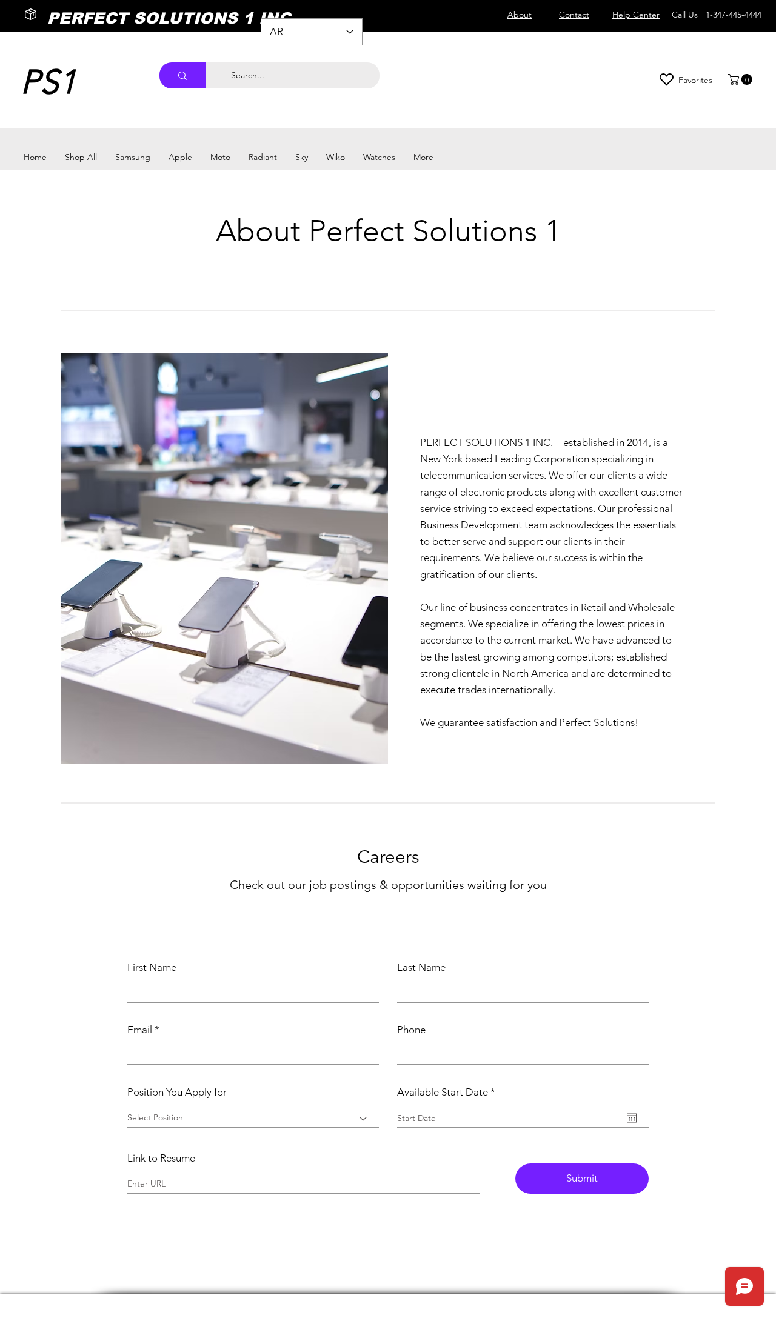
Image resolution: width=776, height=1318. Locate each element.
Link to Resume (161, 1158)
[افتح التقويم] (632, 1118)
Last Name (421, 967)
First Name (151, 967)
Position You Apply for (177, 1092)
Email (139, 1030)
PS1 (48, 82)
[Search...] (182, 75)
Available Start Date (449, 1092)
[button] (741, 79)
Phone (411, 1030)
